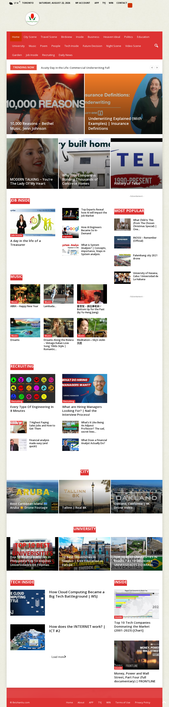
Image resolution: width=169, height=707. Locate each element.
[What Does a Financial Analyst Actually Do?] (70, 445)
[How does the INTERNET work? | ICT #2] (27, 637)
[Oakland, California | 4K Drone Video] (136, 496)
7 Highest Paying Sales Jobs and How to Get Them (42, 425)
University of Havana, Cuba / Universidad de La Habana (145, 276)
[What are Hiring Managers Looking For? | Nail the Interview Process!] (84, 388)
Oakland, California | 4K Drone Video (132, 506)
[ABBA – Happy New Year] (25, 294)
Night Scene (113, 46)
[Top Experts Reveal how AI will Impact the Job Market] (70, 214)
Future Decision (92, 46)
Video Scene (133, 46)
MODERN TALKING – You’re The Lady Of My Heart (31, 181)
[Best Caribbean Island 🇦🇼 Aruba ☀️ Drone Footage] (33, 496)
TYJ (104, 2)
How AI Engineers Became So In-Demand (91, 230)
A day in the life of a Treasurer (25, 243)
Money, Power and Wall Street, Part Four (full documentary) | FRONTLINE (134, 677)
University (18, 46)
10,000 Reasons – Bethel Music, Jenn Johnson (32, 126)
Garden (17, 55)
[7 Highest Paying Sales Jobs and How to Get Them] (18, 427)
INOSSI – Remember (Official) (145, 239)
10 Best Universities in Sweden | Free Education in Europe (82, 561)
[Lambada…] (59, 294)
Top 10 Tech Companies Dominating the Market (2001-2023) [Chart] (132, 626)
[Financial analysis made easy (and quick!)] (18, 445)
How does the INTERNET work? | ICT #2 (77, 628)
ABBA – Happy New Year (24, 306)
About (81, 702)
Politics (128, 37)
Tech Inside (72, 46)
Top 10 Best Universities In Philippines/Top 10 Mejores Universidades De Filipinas (30, 561)
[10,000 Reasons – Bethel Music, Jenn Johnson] (45, 104)
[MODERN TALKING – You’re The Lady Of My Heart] (32, 168)
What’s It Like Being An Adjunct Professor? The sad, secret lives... (93, 427)
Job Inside (32, 55)
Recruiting (48, 55)
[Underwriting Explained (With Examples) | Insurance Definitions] (123, 104)
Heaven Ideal (111, 37)
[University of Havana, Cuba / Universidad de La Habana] (122, 278)
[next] (157, 68)
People (56, 46)
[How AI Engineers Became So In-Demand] (70, 232)
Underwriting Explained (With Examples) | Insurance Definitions (115, 123)
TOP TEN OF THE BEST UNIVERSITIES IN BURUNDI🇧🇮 (74, 68)
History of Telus (127, 183)
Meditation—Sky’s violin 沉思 (91, 341)
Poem (43, 46)
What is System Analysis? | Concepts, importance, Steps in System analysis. (93, 249)
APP (97, 2)
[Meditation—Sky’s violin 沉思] (92, 327)
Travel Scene (49, 37)
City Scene (30, 37)
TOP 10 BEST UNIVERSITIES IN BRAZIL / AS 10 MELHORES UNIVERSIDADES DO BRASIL (135, 561)
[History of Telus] (136, 168)
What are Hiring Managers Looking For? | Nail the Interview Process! (82, 411)
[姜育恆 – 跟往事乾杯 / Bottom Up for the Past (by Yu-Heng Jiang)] (92, 294)
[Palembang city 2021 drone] (122, 260)
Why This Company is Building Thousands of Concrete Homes (80, 179)
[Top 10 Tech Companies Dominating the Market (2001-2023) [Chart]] (136, 604)
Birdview (66, 37)
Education (143, 37)
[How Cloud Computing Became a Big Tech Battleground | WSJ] (27, 603)
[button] (156, 45)
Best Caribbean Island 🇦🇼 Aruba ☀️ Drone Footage (29, 506)
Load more (58, 656)
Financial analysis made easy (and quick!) (39, 443)
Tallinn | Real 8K (74, 507)
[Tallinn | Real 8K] (85, 496)
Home (16, 37)
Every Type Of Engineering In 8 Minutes (32, 409)
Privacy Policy (142, 702)
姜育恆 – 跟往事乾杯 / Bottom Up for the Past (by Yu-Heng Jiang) (90, 309)
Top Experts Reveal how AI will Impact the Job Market (94, 212)
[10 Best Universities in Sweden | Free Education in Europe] (85, 554)
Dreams (15, 340)
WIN (111, 2)
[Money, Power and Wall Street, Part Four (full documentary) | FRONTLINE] (136, 655)
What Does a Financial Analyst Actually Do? (94, 441)
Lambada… (50, 306)
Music (32, 46)
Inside (80, 37)
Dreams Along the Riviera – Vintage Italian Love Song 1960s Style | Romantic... (59, 344)
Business (93, 37)
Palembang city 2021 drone (145, 257)
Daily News (66, 55)
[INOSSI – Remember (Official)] (122, 242)
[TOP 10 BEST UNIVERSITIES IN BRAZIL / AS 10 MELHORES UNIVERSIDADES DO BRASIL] (136, 554)
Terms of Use (122, 702)
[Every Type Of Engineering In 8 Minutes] (32, 388)
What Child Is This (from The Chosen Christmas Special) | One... (145, 224)
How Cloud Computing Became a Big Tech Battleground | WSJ (76, 594)
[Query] (130, 5)
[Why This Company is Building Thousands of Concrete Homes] (84, 168)
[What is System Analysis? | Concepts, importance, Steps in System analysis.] (70, 249)
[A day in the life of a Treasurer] (32, 222)
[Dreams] (25, 327)
